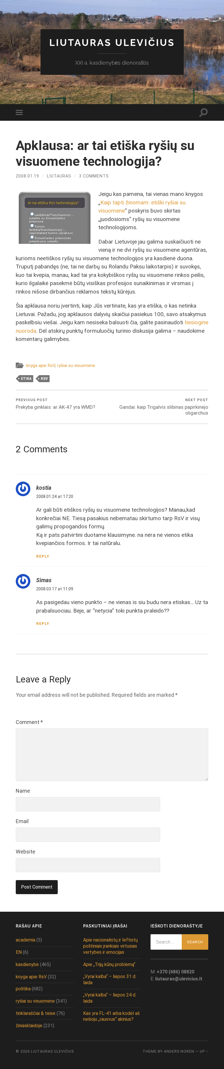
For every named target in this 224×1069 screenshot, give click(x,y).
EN (19, 952)
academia (25, 940)
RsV (44, 379)
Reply (42, 556)
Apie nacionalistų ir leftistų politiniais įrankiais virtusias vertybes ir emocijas (110, 946)
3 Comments (94, 176)
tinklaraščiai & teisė (35, 1013)
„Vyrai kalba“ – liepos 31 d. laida (109, 979)
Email (22, 821)
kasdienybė (27, 964)
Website (25, 852)
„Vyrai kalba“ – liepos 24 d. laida (109, 998)
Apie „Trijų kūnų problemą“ (109, 964)
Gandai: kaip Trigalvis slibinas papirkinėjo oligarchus (163, 407)
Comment (29, 722)
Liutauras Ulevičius (112, 42)
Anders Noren (179, 1051)
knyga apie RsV (40, 365)
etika (26, 379)
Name (23, 791)
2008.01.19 (27, 176)
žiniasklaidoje (29, 1025)
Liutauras (59, 176)
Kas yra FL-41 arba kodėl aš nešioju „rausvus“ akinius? (111, 1016)
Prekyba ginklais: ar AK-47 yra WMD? (55, 404)
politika (23, 989)
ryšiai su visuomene (76, 365)
